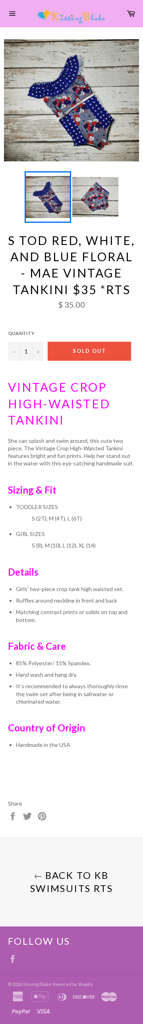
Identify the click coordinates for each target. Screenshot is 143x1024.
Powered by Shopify (73, 984)
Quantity (21, 333)
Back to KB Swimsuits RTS (71, 881)
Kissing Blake (37, 984)
